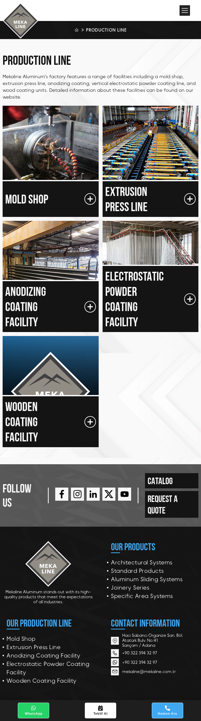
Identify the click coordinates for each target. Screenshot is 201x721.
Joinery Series (130, 587)
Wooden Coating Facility (42, 680)
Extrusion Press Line (33, 647)
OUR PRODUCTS (133, 546)
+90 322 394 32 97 (139, 652)
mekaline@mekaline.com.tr (149, 671)
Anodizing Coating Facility (43, 655)
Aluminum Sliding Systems (146, 579)
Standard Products (137, 570)
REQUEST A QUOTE (163, 504)
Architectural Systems (141, 562)
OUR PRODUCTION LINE (39, 622)
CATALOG (160, 481)
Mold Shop (21, 638)
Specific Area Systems (142, 596)
